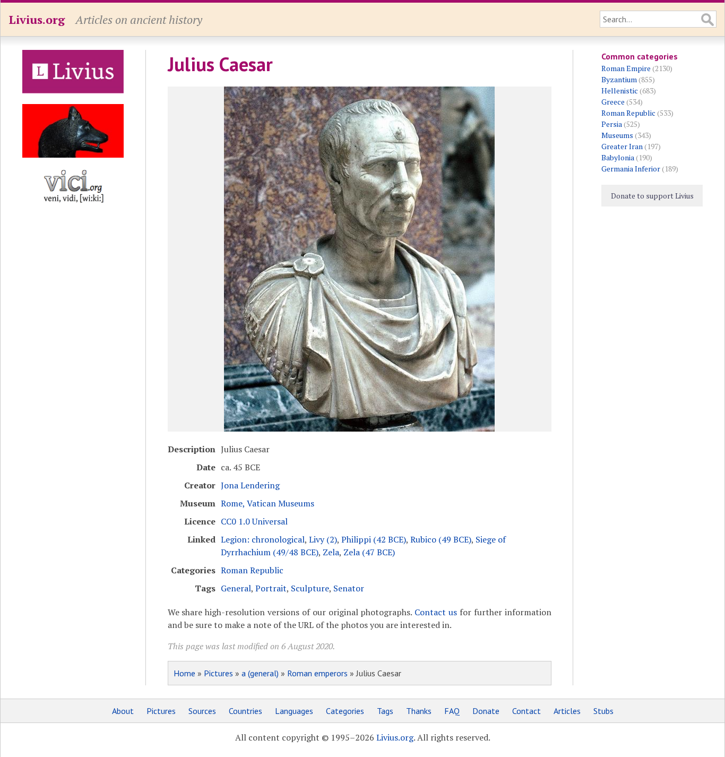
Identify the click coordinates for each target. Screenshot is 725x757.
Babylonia (617, 157)
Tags (385, 711)
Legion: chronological (263, 539)
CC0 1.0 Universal (254, 521)
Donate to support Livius (652, 196)
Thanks (418, 711)
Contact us (436, 612)
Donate (485, 711)
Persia (611, 124)
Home (184, 673)
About (123, 711)
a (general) (260, 673)
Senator (348, 588)
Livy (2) (323, 539)
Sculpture (310, 588)
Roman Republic (252, 570)
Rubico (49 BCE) (440, 539)
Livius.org (36, 19)
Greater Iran (622, 146)
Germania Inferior (630, 169)
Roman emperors (317, 673)
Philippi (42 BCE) (373, 539)
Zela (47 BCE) (369, 552)
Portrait (271, 588)
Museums (617, 135)
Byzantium (619, 79)
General (236, 588)
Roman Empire (626, 68)
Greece (613, 102)
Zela (331, 552)
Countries (245, 711)
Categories (345, 711)
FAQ (452, 711)
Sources (202, 711)
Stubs (603, 711)
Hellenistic (619, 90)
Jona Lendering (250, 485)
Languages (294, 711)
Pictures (218, 673)
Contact (526, 711)
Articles (567, 711)
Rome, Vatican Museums (267, 503)
